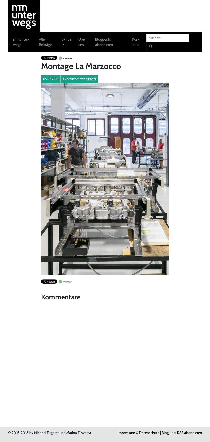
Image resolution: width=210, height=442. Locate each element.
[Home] (24, 16)
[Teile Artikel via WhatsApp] (65, 57)
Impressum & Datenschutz (138, 433)
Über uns (82, 42)
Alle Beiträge (45, 42)
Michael (91, 79)
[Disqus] (105, 353)
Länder (67, 39)
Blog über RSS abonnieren (182, 433)
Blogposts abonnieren (104, 42)
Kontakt (136, 42)
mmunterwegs (21, 42)
